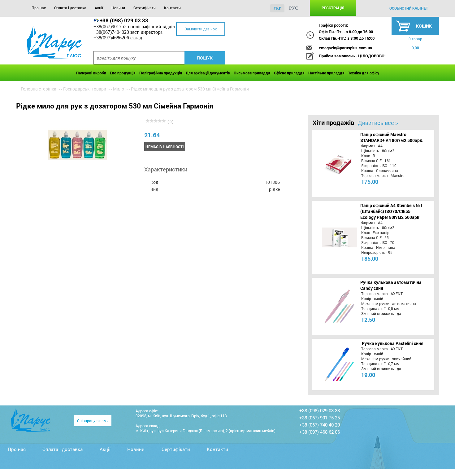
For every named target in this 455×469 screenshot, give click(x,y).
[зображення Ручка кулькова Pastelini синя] (333, 364)
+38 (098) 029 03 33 (124, 20)
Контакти (172, 7)
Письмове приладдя (252, 72)
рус (293, 8)
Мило (118, 89)
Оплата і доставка (70, 7)
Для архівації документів (208, 72)
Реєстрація (333, 7)
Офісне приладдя (289, 72)
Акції (99, 7)
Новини (118, 7)
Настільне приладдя (326, 72)
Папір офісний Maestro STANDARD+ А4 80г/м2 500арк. (391, 137)
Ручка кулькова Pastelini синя (392, 343)
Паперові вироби (91, 72)
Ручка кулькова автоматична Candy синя (391, 285)
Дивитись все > (378, 122)
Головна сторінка (38, 89)
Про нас (39, 7)
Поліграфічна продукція (160, 72)
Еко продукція (123, 72)
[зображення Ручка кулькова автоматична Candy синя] (333, 306)
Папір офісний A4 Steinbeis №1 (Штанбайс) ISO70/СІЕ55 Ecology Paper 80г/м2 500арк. (391, 211)
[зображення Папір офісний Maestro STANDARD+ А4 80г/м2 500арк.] (333, 163)
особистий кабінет (408, 8)
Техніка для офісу (363, 72)
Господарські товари (84, 89)
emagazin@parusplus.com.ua (345, 48)
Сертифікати (144, 7)
